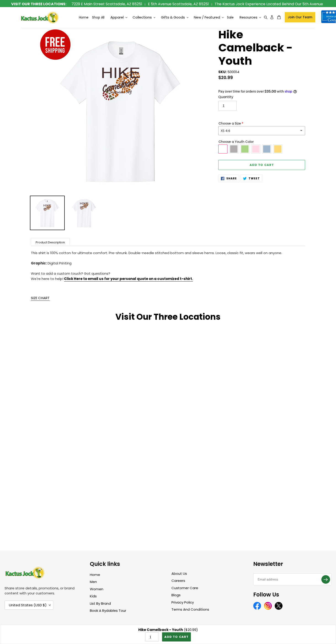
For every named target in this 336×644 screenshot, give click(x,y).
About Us (179, 573)
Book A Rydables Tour (108, 610)
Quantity (225, 96)
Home (95, 574)
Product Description (50, 242)
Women (96, 589)
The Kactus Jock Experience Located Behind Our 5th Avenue (269, 4)
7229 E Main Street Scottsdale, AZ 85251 (107, 4)
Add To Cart (176, 637)
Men (93, 581)
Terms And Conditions (190, 609)
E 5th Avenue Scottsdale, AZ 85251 (178, 4)
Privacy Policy (182, 602)
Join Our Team (300, 17)
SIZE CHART (40, 297)
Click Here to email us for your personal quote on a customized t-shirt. (128, 278)
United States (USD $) (28, 605)
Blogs (176, 595)
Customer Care (184, 587)
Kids (93, 596)
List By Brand (100, 603)
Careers (178, 580)
